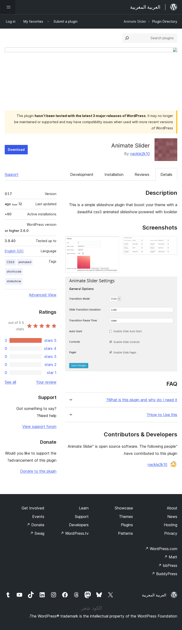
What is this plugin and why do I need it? (141, 400)
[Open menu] (7, 7)
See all (10, 382)
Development (81, 174)
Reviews (142, 174)
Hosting (170, 524)
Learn (84, 508)
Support (11, 174)
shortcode (14, 271)
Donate (35, 524)
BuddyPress (164, 573)
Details (166, 174)
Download (16, 150)
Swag (37, 533)
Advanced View (42, 294)
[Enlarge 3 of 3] (170, 283)
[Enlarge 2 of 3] (112, 242)
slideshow (14, 281)
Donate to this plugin (38, 471)
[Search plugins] (127, 38)
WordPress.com (161, 548)
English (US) (14, 251)
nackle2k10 (140, 153)
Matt (170, 557)
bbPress (167, 565)
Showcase (124, 508)
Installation (114, 174)
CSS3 (10, 262)
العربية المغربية (154, 595)
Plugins (127, 524)
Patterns (125, 533)
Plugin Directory (164, 21)
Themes (126, 516)
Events (38, 516)
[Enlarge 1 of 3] (170, 242)
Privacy (170, 533)
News (172, 516)
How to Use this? (162, 415)
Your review (46, 382)
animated (24, 262)
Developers (79, 524)
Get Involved (33, 508)
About (172, 508)
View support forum (39, 426)
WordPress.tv (74, 533)
